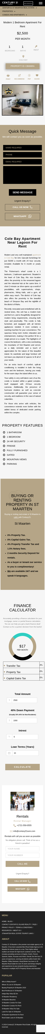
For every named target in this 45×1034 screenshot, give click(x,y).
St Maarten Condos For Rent (11, 1006)
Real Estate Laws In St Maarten (12, 1018)
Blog (10, 921)
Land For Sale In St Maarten (11, 1012)
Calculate (22, 767)
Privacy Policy (8, 927)
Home (4, 921)
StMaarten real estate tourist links (17, 933)
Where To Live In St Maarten (11, 985)
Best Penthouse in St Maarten (12, 991)
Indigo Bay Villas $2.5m (10, 994)
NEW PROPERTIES (28, 3)
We (9, 571)
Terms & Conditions (24, 927)
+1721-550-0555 (24, 825)
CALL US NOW (21, 207)
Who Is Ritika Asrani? (9, 982)
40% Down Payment (22, 712)
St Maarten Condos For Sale (11, 1003)
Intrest (22, 730)
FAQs (34, 924)
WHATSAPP (21, 216)
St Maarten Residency (9, 997)
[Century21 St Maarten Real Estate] (10, 3)
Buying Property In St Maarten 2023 (14, 988)
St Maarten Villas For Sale (11, 1009)
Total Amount (22, 694)
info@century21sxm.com (24, 831)
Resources (7, 930)
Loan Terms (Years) (22, 746)
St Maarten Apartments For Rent (13, 1015)
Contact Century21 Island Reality (16, 924)
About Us (17, 930)
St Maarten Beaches (9, 1000)
